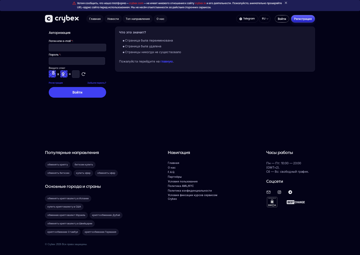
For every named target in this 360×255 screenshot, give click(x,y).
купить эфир (83, 173)
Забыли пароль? (96, 83)
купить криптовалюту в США (64, 206)
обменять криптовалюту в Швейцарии (69, 223)
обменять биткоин (58, 173)
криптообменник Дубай (106, 215)
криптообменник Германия (100, 231)
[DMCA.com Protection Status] (272, 202)
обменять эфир (106, 173)
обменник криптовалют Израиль (66, 215)
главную (166, 61)
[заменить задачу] (83, 74)
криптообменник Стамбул (62, 231)
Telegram (249, 18)
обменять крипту (57, 164)
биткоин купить (84, 164)
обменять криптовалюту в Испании (68, 198)
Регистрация (56, 83)
